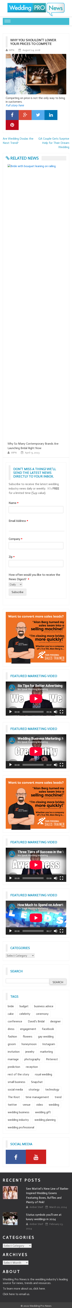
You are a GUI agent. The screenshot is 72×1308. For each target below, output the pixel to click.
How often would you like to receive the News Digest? (34, 577)
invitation (14, 1051)
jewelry (29, 1051)
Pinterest (52, 1059)
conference (15, 1021)
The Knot (14, 1097)
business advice (43, 1006)
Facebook (48, 1029)
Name (13, 503)
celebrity (24, 1014)
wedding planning (45, 1120)
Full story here (15, 105)
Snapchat (37, 1082)
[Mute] (55, 712)
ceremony (42, 1014)
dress (11, 1029)
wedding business (18, 1112)
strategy (34, 1089)
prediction (14, 1067)
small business (16, 1082)
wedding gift (43, 1112)
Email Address (18, 521)
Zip (12, 557)
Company (15, 539)
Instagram (48, 1044)
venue (26, 1104)
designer (55, 1021)
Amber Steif (37, 1207)
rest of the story (18, 1074)
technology (52, 1089)
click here (39, 1288)
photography (32, 1059)
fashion (12, 1036)
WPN (11, 50)
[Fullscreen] (61, 712)
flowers (27, 1036)
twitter (12, 1104)
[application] (36, 699)
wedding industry (18, 1120)
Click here (9, 1294)
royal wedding (43, 1074)
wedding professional (21, 1127)
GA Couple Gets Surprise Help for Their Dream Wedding (53, 143)
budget (24, 1006)
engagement (28, 1029)
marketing (46, 1051)
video (39, 1104)
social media (15, 1089)
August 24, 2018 (31, 50)
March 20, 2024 (58, 1207)
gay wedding (46, 1036)
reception (32, 1067)
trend (58, 1097)
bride (11, 1006)
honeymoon (29, 1044)
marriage (13, 1059)
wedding (54, 1104)
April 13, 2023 (32, 452)
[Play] (10, 712)
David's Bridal (36, 1021)
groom (12, 1044)
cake (11, 1014)
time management (37, 1097)
